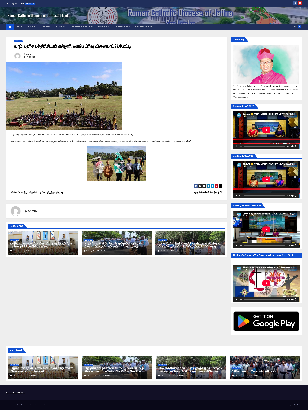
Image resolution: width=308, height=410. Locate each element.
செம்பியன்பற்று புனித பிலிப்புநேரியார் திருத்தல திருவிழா (38, 192)
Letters (46, 27)
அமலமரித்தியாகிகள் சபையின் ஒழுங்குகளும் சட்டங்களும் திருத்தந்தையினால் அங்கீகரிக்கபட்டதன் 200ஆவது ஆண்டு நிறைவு (189, 246)
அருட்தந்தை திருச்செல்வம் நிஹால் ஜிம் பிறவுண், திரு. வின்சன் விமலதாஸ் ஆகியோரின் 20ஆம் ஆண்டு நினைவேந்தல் (114, 246)
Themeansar (47, 405)
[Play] (236, 146)
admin (29, 54)
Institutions (123, 27)
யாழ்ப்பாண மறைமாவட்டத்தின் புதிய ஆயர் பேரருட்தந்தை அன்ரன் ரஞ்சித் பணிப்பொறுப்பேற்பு (41, 245)
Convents (103, 27)
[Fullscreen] (296, 146)
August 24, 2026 (94, 375)
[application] (266, 130)
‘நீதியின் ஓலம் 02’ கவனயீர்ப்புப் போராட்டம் (255, 371)
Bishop (32, 27)
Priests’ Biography (82, 27)
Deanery (61, 27)
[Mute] (292, 146)
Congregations (144, 27)
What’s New (298, 405)
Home (19, 27)
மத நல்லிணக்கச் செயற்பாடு (207, 192)
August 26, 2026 (20, 375)
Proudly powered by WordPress (17, 405)
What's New (19, 40)
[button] (295, 27)
